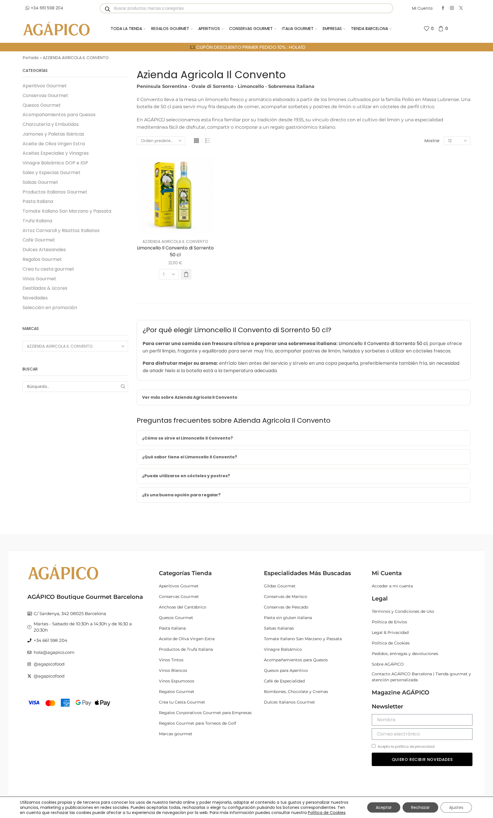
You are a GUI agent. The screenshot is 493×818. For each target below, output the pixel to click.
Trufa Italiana (37, 220)
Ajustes (456, 807)
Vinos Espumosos (176, 681)
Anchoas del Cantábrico (182, 607)
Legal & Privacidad (390, 632)
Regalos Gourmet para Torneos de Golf (197, 723)
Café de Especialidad (284, 681)
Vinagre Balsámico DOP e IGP (55, 163)
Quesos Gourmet (42, 105)
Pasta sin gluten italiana (288, 617)
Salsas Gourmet (40, 182)
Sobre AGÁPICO (388, 664)
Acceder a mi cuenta (392, 586)
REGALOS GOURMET (170, 28)
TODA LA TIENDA (126, 28)
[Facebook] (443, 8)
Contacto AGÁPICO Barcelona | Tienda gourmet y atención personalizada (421, 676)
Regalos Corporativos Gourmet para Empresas (205, 712)
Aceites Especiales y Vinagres (56, 153)
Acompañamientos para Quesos (59, 114)
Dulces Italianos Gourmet (289, 702)
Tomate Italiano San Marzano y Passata (67, 211)
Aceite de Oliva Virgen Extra (54, 143)
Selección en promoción (50, 307)
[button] (186, 274)
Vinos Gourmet (39, 278)
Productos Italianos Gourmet (55, 192)
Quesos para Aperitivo (286, 670)
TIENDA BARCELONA (369, 28)
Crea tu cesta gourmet (48, 269)
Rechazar (420, 807)
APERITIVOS (209, 28)
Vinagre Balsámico (283, 649)
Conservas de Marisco (285, 596)
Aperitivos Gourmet (45, 86)
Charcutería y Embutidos (51, 124)
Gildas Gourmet (280, 586)
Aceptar (384, 807)
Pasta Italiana (38, 201)
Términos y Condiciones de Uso (403, 611)
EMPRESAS (332, 28)
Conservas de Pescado (286, 607)
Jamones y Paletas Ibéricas (53, 134)
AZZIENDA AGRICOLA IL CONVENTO (175, 241)
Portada (31, 58)
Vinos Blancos (173, 670)
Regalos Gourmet (42, 259)
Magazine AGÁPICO (400, 692)
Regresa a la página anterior (442, 58)
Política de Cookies (391, 643)
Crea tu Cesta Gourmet (182, 702)
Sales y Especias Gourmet (51, 172)
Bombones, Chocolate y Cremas (296, 691)
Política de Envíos (389, 621)
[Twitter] (461, 8)
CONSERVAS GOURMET (251, 28)
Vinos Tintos (171, 659)
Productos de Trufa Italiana (186, 649)
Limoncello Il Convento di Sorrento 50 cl (175, 251)
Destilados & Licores (45, 288)
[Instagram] (452, 8)
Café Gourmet (39, 240)
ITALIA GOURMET (298, 28)
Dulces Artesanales (44, 249)
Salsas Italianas (279, 628)
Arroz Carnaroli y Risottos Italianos (61, 230)
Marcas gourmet (175, 733)
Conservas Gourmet (45, 95)
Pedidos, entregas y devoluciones (405, 653)
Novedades (35, 298)
